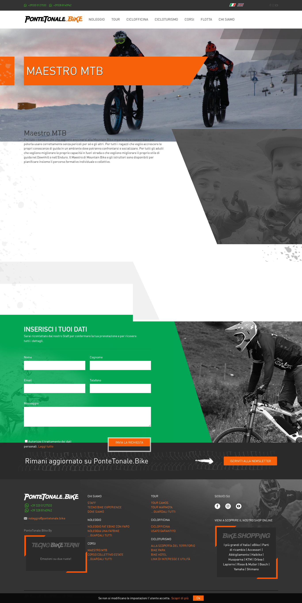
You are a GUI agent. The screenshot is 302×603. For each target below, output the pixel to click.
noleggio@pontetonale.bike (46, 518)
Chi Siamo (227, 19)
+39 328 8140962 (41, 510)
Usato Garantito (163, 531)
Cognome (96, 357)
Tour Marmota (161, 507)
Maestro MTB (97, 550)
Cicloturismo (166, 19)
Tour (115, 19)
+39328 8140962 (62, 5)
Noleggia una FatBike (103, 531)
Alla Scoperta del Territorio (173, 545)
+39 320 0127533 (41, 505)
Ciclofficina (137, 19)
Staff (92, 503)
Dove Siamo (96, 511)
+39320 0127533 (37, 5)
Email (28, 380)
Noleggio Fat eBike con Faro (108, 526)
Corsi (189, 19)
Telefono (95, 380)
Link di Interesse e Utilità (170, 559)
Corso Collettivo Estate (105, 554)
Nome (28, 357)
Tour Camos (159, 503)
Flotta (206, 19)
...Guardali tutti (100, 535)
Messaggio (31, 403)
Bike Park (158, 550)
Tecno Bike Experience (105, 507)
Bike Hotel (159, 554)
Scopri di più (180, 598)
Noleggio (97, 19)
